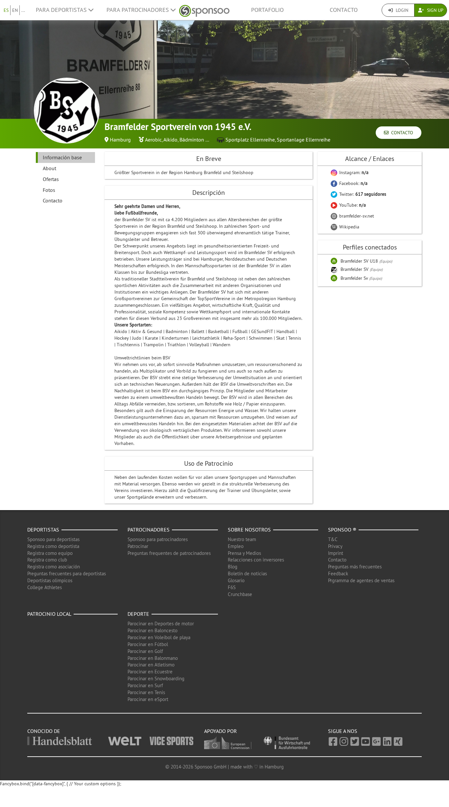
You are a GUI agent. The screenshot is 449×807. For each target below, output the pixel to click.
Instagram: (353, 172)
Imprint (335, 553)
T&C (333, 539)
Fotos (49, 190)
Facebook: (352, 183)
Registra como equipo (50, 553)
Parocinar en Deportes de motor (161, 623)
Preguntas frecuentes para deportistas (66, 573)
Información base (62, 157)
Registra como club (47, 560)
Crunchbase (240, 594)
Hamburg (120, 139)
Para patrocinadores (138, 9)
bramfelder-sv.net (356, 216)
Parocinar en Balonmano (153, 658)
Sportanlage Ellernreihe (303, 139)
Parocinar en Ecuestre (150, 671)
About (49, 168)
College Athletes (44, 587)
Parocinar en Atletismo (151, 665)
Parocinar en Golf (145, 651)
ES (6, 10)
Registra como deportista (53, 546)
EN (15, 10)
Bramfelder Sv (355, 278)
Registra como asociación (53, 566)
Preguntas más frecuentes (355, 566)
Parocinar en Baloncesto (152, 630)
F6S (232, 587)
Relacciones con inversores (256, 560)
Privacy (335, 546)
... (23, 10)
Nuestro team (242, 539)
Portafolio (267, 9)
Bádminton (191, 139)
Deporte (138, 614)
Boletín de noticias (247, 573)
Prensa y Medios (244, 553)
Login (401, 10)
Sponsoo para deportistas (53, 539)
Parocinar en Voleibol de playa (159, 637)
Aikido (170, 139)
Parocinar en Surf (145, 685)
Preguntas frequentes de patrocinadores (169, 553)
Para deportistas (62, 9)
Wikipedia (348, 227)
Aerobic (153, 139)
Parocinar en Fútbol (148, 644)
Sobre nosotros (249, 529)
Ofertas (51, 179)
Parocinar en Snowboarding (156, 678)
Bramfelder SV (355, 269)
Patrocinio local (49, 614)
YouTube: (352, 205)
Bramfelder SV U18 (360, 261)
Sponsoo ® (342, 529)
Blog (232, 566)
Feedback (338, 573)
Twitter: (362, 194)
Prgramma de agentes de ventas (361, 580)
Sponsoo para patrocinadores (158, 539)
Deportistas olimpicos (49, 580)
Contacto (344, 9)
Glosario (236, 580)
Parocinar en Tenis (146, 692)
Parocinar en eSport (148, 699)
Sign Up (434, 10)
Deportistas (43, 529)
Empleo (236, 546)
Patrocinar (138, 546)
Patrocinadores (149, 529)
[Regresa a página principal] (204, 10)
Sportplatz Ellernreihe (250, 139)
